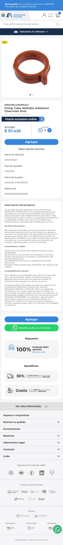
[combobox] (31, 24)
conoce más (39, 352)
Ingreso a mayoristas (16, 415)
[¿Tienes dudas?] (57, 529)
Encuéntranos (11, 429)
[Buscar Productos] (57, 24)
